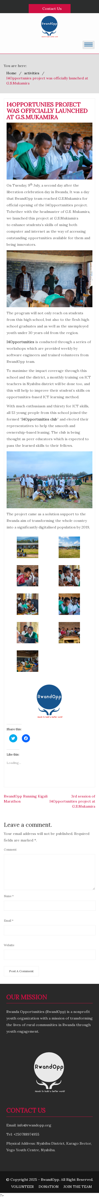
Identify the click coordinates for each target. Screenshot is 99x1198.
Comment (10, 849)
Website (9, 945)
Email (8, 920)
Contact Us (51, 8)
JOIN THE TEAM (77, 1186)
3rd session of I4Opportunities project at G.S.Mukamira (72, 801)
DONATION (49, 1186)
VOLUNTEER (22, 1186)
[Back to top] (85, 1184)
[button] (27, 547)
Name (9, 896)
